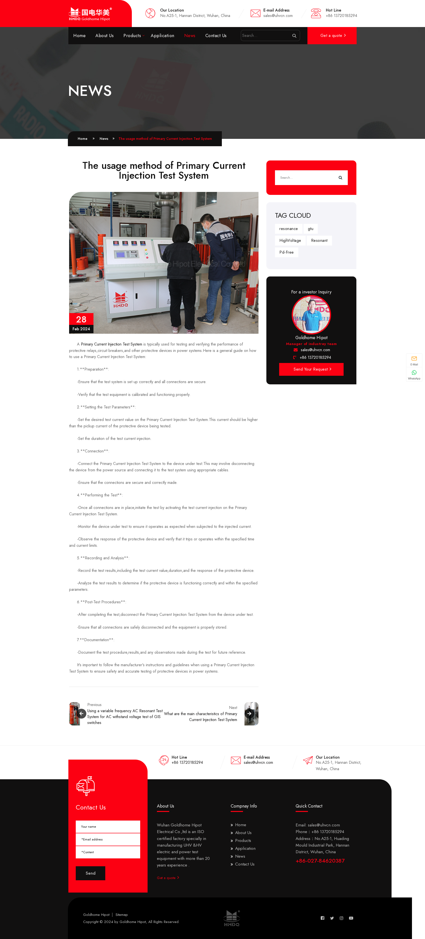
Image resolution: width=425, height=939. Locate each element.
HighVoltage (290, 240)
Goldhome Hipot (96, 914)
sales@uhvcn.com (315, 350)
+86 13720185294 (315, 357)
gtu (311, 228)
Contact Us (216, 35)
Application (162, 35)
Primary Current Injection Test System (111, 344)
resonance (288, 228)
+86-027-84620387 (320, 861)
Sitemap (122, 914)
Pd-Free (286, 252)
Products (132, 35)
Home (79, 35)
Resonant (319, 240)
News (190, 35)
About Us (104, 35)
